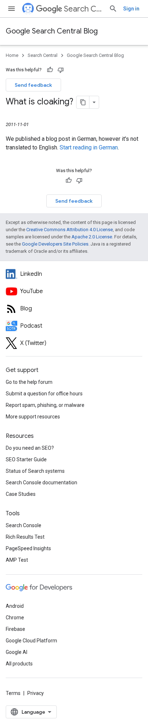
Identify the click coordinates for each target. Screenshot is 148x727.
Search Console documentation (41, 482)
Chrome (15, 617)
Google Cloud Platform (31, 640)
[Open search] (113, 8)
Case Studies (21, 494)
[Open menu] (11, 8)
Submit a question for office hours (44, 393)
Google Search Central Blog (52, 31)
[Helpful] (50, 69)
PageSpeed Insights (28, 548)
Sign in (131, 9)
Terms (13, 693)
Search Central (83, 9)
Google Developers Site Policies (55, 244)
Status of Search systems (35, 471)
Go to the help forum (29, 382)
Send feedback (33, 85)
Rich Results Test (25, 537)
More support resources (33, 416)
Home (12, 55)
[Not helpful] (60, 69)
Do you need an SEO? (30, 448)
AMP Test (17, 560)
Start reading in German (89, 147)
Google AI (16, 652)
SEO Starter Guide (26, 459)
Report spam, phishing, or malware (45, 405)
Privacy (35, 693)
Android (15, 606)
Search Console (23, 525)
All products (19, 664)
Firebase (15, 629)
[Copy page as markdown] (83, 102)
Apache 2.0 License (91, 236)
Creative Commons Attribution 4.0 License (69, 229)
